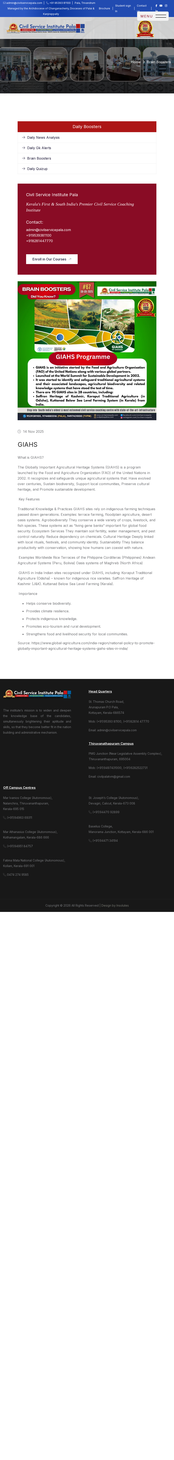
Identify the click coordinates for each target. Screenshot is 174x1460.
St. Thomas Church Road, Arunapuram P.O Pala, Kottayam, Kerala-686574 (106, 707)
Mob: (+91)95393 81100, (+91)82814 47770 (119, 721)
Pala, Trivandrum (86, 2)
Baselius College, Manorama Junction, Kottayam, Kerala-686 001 (121, 829)
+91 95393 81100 (61, 2)
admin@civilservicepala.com (48, 230)
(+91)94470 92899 (105, 812)
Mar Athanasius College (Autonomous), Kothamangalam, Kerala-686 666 (30, 834)
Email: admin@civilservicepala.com (113, 730)
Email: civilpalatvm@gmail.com (109, 776)
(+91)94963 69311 (19, 817)
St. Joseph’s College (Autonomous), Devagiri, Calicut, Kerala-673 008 (114, 800)
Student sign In (123, 8)
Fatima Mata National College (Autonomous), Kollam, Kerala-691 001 (34, 863)
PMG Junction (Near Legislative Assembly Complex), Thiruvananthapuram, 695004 (125, 756)
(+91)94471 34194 (105, 840)
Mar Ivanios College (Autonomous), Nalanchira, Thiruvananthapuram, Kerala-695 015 (27, 803)
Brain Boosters (39, 158)
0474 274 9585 (17, 874)
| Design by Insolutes (114, 905)
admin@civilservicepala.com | (26, 2)
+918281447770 (39, 241)
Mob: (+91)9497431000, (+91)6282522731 (118, 768)
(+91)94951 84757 (19, 846)
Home (136, 62)
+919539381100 (38, 235)
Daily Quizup (37, 169)
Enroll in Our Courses (49, 259)
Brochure (104, 8)
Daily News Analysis (43, 137)
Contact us (142, 8)
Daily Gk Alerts (39, 148)
